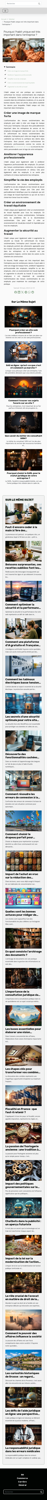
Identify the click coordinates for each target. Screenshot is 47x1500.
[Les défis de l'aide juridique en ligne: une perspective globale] (23, 1397)
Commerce (22, 1478)
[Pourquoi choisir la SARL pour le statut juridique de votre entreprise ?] (23, 459)
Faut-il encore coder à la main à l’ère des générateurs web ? (21, 530)
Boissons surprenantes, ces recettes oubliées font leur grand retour (23, 568)
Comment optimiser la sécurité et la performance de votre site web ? (22, 608)
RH (22, 1475)
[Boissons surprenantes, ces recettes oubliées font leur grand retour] (23, 551)
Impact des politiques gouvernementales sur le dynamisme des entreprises (23, 1187)
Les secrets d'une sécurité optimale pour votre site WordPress (22, 720)
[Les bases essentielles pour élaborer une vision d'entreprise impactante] (23, 1015)
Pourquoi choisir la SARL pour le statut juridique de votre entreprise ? (23, 475)
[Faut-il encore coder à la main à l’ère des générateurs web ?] (23, 513)
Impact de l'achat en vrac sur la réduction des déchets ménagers (21, 877)
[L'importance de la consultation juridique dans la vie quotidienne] (23, 978)
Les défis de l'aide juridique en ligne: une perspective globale (22, 1414)
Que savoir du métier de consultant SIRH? (23, 437)
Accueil (3, 19)
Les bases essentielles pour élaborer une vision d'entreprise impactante (23, 1032)
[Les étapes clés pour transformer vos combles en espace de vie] (23, 1055)
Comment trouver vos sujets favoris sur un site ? (23, 401)
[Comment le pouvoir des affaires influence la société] (23, 1319)
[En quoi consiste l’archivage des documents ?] (23, 938)
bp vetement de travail (22, 146)
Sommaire (10, 66)
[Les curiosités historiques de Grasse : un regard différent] (23, 1359)
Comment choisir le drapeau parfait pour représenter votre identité (22, 837)
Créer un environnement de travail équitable (21, 83)
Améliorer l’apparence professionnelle (20, 75)
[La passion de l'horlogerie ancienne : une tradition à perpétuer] (23, 1132)
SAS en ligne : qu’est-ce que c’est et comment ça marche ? (23, 366)
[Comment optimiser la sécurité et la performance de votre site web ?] (23, 591)
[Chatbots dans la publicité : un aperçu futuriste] (23, 1207)
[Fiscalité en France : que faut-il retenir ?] (23, 1095)
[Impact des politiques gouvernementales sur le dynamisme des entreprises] (23, 1170)
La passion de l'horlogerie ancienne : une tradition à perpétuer (22, 1150)
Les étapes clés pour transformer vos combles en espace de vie (21, 1072)
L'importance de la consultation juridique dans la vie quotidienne (23, 995)
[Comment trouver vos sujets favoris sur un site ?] (23, 387)
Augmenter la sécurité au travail (17, 87)
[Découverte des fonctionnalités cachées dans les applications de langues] (23, 740)
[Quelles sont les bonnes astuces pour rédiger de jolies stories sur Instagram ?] (23, 898)
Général (11, 19)
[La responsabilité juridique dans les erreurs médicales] (23, 1434)
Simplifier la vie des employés (17, 79)
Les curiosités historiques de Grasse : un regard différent (22, 1376)
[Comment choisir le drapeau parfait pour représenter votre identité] (23, 820)
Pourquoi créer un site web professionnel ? (23, 331)
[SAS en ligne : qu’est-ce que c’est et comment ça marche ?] (23, 352)
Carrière (22, 1482)
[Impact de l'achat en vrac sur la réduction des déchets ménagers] (23, 860)
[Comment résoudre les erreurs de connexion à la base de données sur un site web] (23, 780)
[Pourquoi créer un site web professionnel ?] (23, 316)
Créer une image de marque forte (18, 71)
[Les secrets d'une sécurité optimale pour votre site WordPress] (23, 703)
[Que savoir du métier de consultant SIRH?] (23, 422)
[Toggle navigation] (5, 11)
